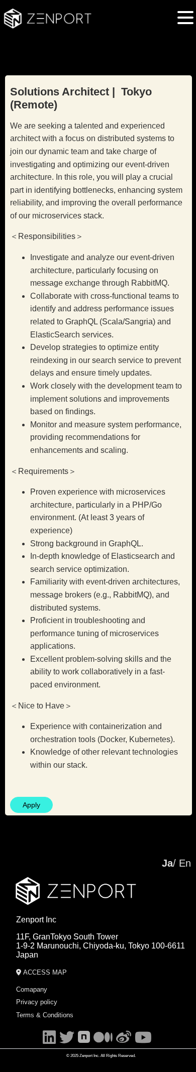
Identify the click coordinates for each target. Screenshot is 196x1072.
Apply (31, 805)
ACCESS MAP (44, 972)
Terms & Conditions (44, 1015)
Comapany (31, 989)
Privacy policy (36, 1002)
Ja (167, 863)
